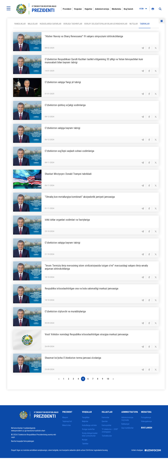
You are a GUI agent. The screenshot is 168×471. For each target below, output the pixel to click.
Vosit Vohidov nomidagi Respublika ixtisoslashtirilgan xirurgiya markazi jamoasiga (86, 334)
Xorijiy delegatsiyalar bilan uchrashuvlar (105, 23)
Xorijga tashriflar (72, 23)
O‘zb (141, 8)
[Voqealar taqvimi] (162, 20)
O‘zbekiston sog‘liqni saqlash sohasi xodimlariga (69, 151)
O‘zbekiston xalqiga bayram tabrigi (62, 128)
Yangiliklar (20, 23)
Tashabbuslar (107, 436)
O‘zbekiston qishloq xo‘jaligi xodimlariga (65, 105)
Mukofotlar (66, 425)
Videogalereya (146, 421)
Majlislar (33, 23)
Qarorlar (105, 421)
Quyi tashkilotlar (127, 428)
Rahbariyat (125, 424)
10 (108, 378)
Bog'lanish (128, 9)
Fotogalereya (146, 417)
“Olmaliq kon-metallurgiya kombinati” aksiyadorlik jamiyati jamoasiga (80, 196)
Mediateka (116, 9)
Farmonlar (105, 417)
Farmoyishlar (106, 425)
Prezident (67, 9)
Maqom (65, 417)
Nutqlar (133, 23)
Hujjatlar (88, 9)
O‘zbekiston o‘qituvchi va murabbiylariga (65, 311)
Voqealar (78, 9)
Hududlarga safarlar (50, 23)
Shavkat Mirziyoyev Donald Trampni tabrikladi (68, 173)
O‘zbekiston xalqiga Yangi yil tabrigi (63, 82)
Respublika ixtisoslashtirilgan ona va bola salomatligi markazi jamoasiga (81, 288)
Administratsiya (102, 9)
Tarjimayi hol (67, 421)
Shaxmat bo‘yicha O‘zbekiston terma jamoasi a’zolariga (73, 357)
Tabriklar (144, 23)
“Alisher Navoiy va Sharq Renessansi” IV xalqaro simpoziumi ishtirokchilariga (84, 36)
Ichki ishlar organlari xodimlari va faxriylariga (67, 219)
